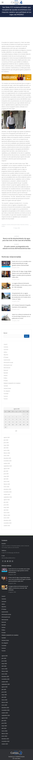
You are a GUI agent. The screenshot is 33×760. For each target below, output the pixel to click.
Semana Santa (7, 388)
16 (27, 419)
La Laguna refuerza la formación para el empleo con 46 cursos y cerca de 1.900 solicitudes (21, 285)
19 (12, 422)
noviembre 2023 (7, 523)
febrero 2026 (7, 453)
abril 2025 (6, 479)
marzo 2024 (6, 512)
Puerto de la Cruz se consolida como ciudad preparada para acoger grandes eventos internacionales (21, 263)
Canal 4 (5, 344)
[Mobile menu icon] (3, 2)
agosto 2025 (7, 468)
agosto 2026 (7, 437)
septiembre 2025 (8, 466)
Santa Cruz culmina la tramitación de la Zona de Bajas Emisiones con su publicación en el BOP (21, 316)
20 (16, 422)
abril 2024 (6, 510)
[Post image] (6, 264)
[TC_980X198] (16, 80)
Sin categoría (7, 391)
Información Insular (15, 224)
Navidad (6, 373)
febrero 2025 (7, 484)
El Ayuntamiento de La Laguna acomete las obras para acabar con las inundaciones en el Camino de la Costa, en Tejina (21, 296)
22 (23, 422)
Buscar (5, 333)
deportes (6, 354)
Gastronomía (7, 360)
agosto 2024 (7, 499)
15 (23, 419)
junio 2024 (6, 505)
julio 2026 (6, 440)
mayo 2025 (6, 476)
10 (5, 419)
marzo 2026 (6, 450)
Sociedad (6, 393)
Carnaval (6, 349)
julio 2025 (6, 471)
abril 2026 (6, 447)
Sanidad (6, 386)
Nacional (22, 224)
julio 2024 (6, 502)
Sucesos (6, 396)
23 (27, 422)
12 (12, 419)
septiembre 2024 (8, 497)
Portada (6, 380)
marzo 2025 (6, 481)
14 (20, 419)
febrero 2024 (7, 515)
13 (16, 419)
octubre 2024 (7, 494)
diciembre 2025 (7, 458)
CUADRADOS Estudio (20, 756)
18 (9, 422)
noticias (26, 224)
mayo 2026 (6, 445)
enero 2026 (6, 455)
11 (9, 419)
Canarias (9, 224)
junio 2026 (6, 442)
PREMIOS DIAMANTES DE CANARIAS (12, 383)
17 (5, 422)
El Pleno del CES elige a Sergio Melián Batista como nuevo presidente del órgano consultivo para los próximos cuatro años (21, 274)
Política (3, 226)
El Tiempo (6, 357)
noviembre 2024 (7, 492)
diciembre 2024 (7, 489)
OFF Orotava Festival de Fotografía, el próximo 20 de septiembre (21, 306)
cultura (5, 352)
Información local (8, 365)
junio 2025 (6, 473)
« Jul (16, 430)
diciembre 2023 (7, 520)
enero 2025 (6, 486)
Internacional (7, 367)
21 (20, 422)
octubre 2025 (7, 463)
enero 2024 (6, 517)
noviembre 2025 (7, 460)
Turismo (6, 398)
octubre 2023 (7, 525)
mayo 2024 (6, 507)
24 (5, 424)
